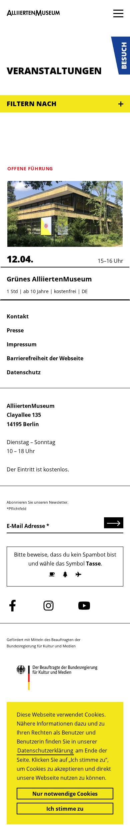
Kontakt (18, 316)
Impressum (22, 344)
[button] (120, 56)
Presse (15, 330)
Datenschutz (24, 372)
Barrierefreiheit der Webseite (45, 358)
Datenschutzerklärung (45, 750)
